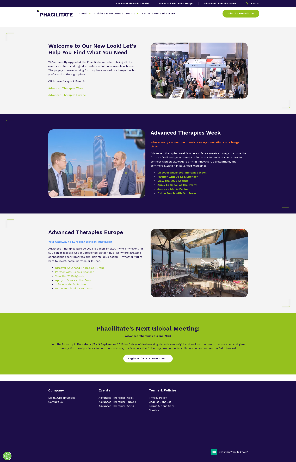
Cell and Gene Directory (158, 13)
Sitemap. (122, 441)
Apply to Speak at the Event (177, 185)
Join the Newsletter (241, 13)
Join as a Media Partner (173, 189)
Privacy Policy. (56, 441)
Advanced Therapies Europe (176, 3)
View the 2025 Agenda (172, 180)
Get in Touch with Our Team (176, 193)
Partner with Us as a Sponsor (177, 176)
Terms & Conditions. (95, 441)
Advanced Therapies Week (220, 3)
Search (255, 3)
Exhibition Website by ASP (233, 452)
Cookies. (112, 441)
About (83, 13)
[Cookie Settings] (7, 456)
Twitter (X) (244, 435)
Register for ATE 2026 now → (148, 358)
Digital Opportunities (61, 397)
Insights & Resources (108, 13)
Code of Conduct (160, 401)
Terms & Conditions (162, 406)
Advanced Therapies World (132, 3)
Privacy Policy (158, 397)
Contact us (55, 401)
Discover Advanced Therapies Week (181, 172)
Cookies (154, 410)
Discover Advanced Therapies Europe (79, 267)
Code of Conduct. (74, 441)
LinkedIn (235, 435)
